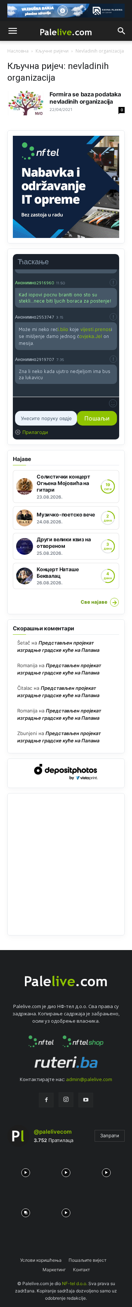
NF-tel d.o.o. (74, 1283)
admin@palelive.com (89, 1079)
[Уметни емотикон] (113, 403)
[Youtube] (85, 1100)
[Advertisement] (66, 864)
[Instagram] (66, 1099)
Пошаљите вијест (87, 1260)
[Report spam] (113, 282)
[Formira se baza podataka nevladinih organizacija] (25, 103)
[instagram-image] (25, 1171)
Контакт (81, 1269)
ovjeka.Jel (90, 336)
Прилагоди (35, 432)
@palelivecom (53, 1131)
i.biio (63, 329)
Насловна (18, 51)
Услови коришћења (41, 1260)
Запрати (109, 1135)
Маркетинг (54, 1269)
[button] (12, 31)
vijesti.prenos (95, 329)
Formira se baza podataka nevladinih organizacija (85, 98)
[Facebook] (46, 1100)
